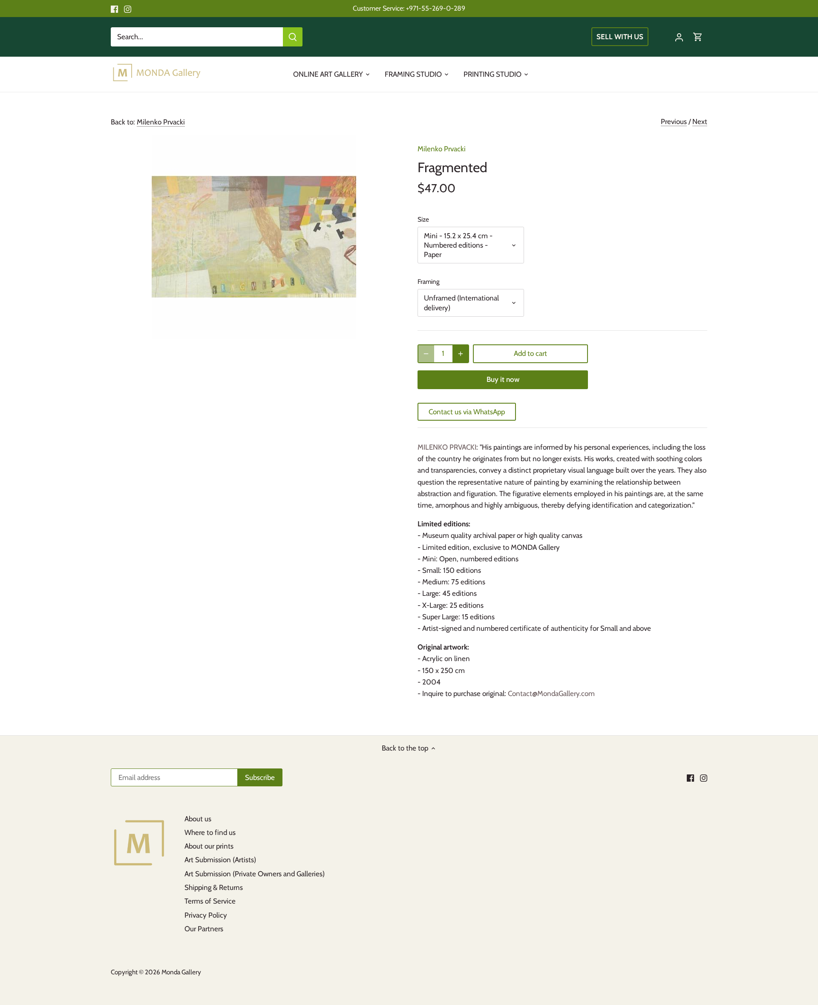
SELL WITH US (619, 36)
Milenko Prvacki (161, 122)
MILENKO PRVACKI (447, 447)
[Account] (679, 37)
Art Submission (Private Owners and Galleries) (254, 873)
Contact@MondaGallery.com (551, 693)
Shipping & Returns (213, 887)
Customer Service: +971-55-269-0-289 (409, 8)
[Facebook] (114, 8)
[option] (254, 237)
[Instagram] (127, 8)
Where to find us (210, 832)
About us (197, 818)
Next (699, 121)
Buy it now (503, 379)
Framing (429, 282)
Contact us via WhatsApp (467, 411)
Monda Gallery (181, 972)
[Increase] (460, 354)
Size (423, 219)
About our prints (208, 846)
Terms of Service (210, 901)
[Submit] (292, 36)
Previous (674, 121)
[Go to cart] (698, 37)
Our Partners (203, 928)
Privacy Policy (205, 915)
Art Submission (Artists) (220, 859)
